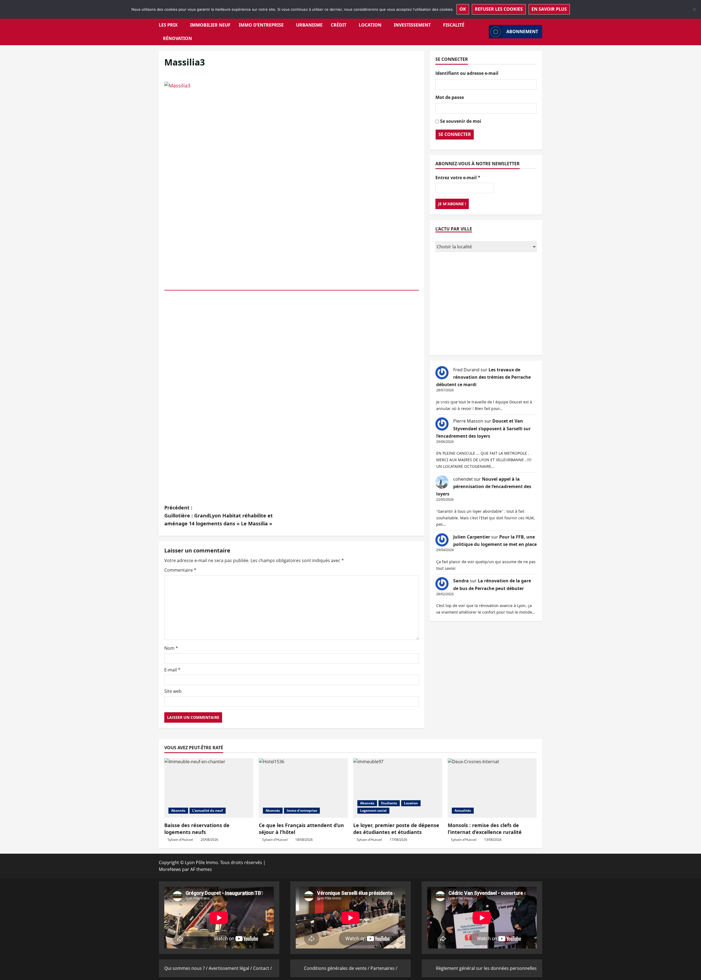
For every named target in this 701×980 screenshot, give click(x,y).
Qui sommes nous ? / (186, 968)
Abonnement (522, 32)
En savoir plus (549, 9)
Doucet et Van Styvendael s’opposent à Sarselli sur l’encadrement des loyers (483, 428)
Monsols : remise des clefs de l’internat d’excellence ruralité (485, 828)
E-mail (172, 670)
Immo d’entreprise (261, 25)
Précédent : (218, 515)
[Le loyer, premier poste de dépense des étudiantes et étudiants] (397, 788)
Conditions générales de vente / (337, 968)
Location (370, 25)
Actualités (463, 810)
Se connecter (454, 134)
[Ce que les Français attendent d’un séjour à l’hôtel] (303, 788)
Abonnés (178, 810)
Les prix (168, 25)
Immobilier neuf (210, 25)
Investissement (412, 25)
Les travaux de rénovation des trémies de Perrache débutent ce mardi (483, 377)
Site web (173, 691)
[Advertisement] (486, 304)
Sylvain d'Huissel (180, 839)
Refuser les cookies (499, 9)
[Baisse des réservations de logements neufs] (208, 788)
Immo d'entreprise (302, 810)
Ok (462, 9)
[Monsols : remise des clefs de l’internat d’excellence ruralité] (492, 788)
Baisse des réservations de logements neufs (196, 828)
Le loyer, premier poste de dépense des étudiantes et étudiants (396, 828)
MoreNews (170, 869)
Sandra (461, 581)
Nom (171, 648)
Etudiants (389, 803)
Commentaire (180, 570)
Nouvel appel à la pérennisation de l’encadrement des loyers (483, 486)
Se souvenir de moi (460, 121)
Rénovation (177, 38)
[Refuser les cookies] (694, 9)
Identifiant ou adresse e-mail (466, 73)
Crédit (338, 25)
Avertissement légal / (231, 968)
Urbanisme (309, 25)
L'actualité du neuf (207, 810)
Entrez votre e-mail (457, 178)
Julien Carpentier (471, 537)
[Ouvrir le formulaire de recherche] (483, 31)
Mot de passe (449, 97)
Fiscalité (453, 25)
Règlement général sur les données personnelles (486, 968)
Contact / (262, 968)
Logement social (373, 810)
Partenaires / (383, 968)
